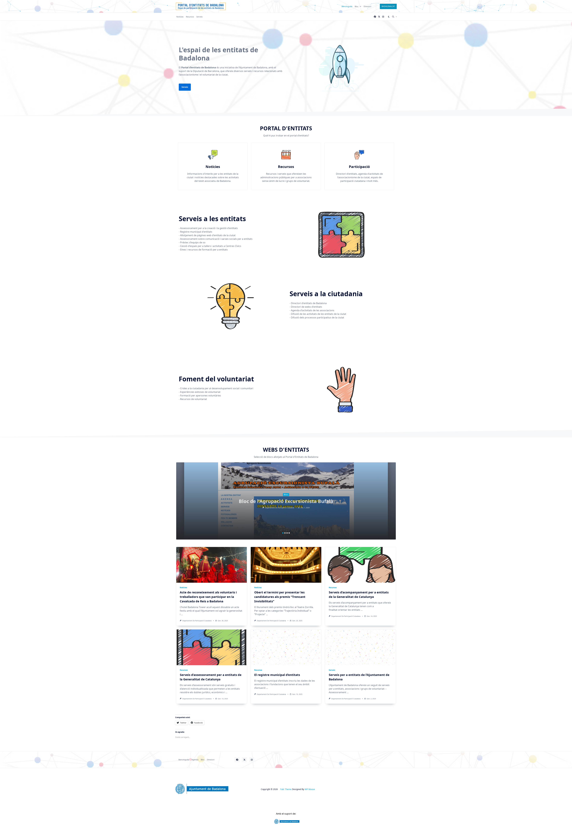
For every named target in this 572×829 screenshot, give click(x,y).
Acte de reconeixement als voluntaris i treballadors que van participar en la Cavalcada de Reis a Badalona (208, 596)
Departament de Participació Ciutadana (279, 508)
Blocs (286, 494)
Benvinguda (347, 6)
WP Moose (310, 789)
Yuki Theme (286, 789)
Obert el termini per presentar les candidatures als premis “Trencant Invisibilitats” (279, 596)
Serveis (199, 16)
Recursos (190, 16)
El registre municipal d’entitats (277, 675)
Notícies (180, 16)
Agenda (195, 759)
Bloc (356, 6)
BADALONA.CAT (388, 6)
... (182, 614)
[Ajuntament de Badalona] (286, 821)
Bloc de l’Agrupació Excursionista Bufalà (286, 501)
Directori (367, 6)
